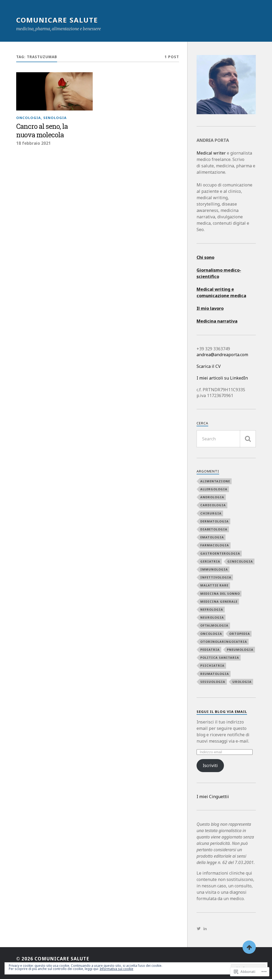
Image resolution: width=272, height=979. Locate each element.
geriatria (210, 561)
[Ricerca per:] (226, 438)
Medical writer (211, 153)
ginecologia (240, 561)
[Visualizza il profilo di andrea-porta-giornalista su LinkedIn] (205, 928)
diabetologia (213, 529)
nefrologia (211, 609)
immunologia (214, 569)
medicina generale (218, 601)
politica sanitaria (219, 657)
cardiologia (213, 505)
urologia (242, 682)
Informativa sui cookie (116, 969)
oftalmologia (214, 625)
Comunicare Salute (57, 19)
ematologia (212, 537)
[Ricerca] (248, 438)
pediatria (210, 650)
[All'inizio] (249, 947)
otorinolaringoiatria (223, 642)
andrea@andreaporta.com (222, 354)
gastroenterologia (220, 553)
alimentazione (215, 481)
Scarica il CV (209, 366)
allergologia (213, 489)
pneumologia (240, 650)
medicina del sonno (220, 593)
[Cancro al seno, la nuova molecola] (54, 91)
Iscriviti (210, 765)
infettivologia (215, 577)
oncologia (28, 117)
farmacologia (214, 545)
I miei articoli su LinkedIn (222, 378)
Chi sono (205, 257)
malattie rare (214, 585)
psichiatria (212, 665)
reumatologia (214, 674)
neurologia (212, 617)
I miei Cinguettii (213, 796)
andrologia (212, 497)
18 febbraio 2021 (33, 143)
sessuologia (212, 682)
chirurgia (211, 513)
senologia (55, 117)
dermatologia (214, 521)
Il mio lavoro (210, 308)
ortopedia (239, 634)
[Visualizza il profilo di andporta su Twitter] (199, 928)
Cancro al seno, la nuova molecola (42, 130)
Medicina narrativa (217, 321)
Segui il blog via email (222, 711)
